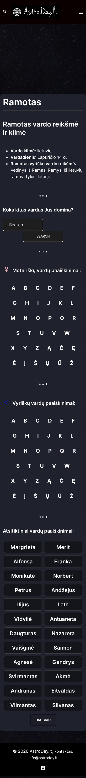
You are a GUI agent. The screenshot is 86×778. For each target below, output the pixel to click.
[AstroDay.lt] (35, 11)
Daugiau (43, 720)
